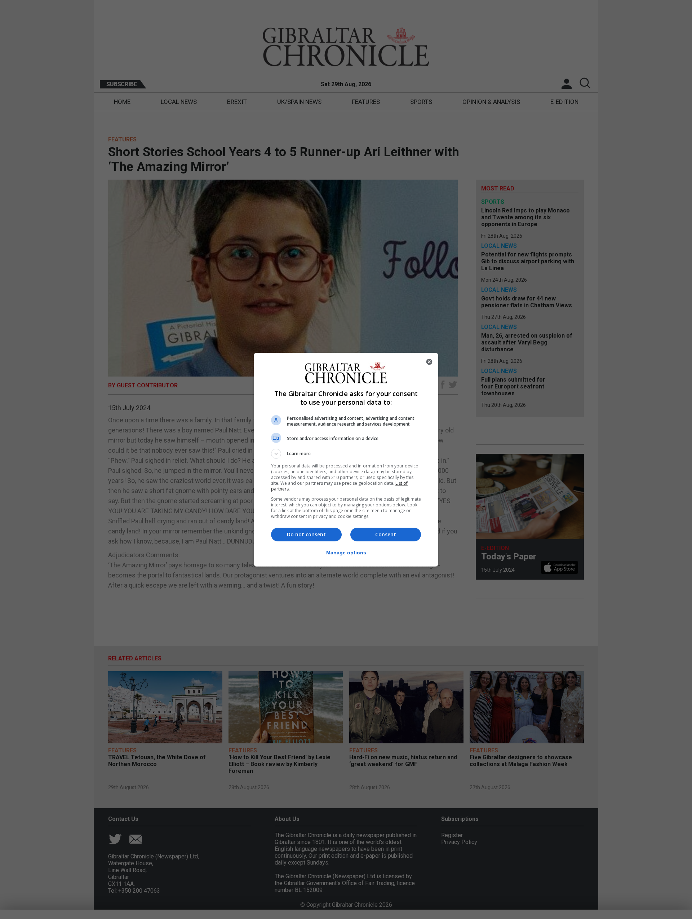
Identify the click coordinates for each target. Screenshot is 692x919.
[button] (346, 454)
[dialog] (346, 460)
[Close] (429, 362)
